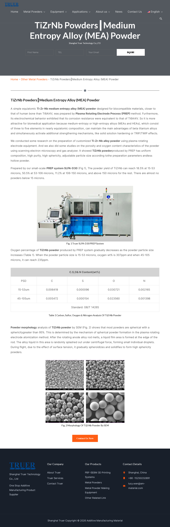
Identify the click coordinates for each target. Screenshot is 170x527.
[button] (161, 18)
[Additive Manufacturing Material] (12, 4)
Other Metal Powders (34, 79)
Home (14, 79)
